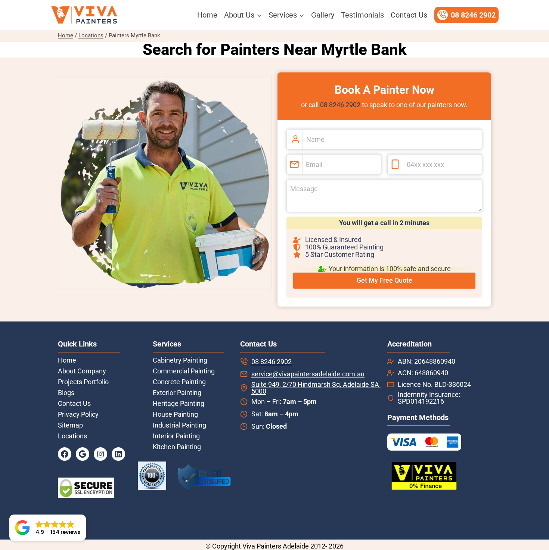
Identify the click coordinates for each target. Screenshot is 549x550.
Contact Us (409, 14)
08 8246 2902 (340, 105)
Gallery (322, 14)
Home (207, 14)
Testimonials (362, 14)
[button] (47, 528)
